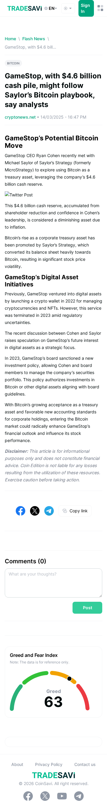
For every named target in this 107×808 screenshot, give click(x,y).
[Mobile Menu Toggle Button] (99, 8)
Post (87, 607)
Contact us (85, 764)
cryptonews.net (21, 117)
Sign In (85, 8)
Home (10, 38)
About (17, 764)
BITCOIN (13, 63)
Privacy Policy (48, 764)
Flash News (33, 38)
